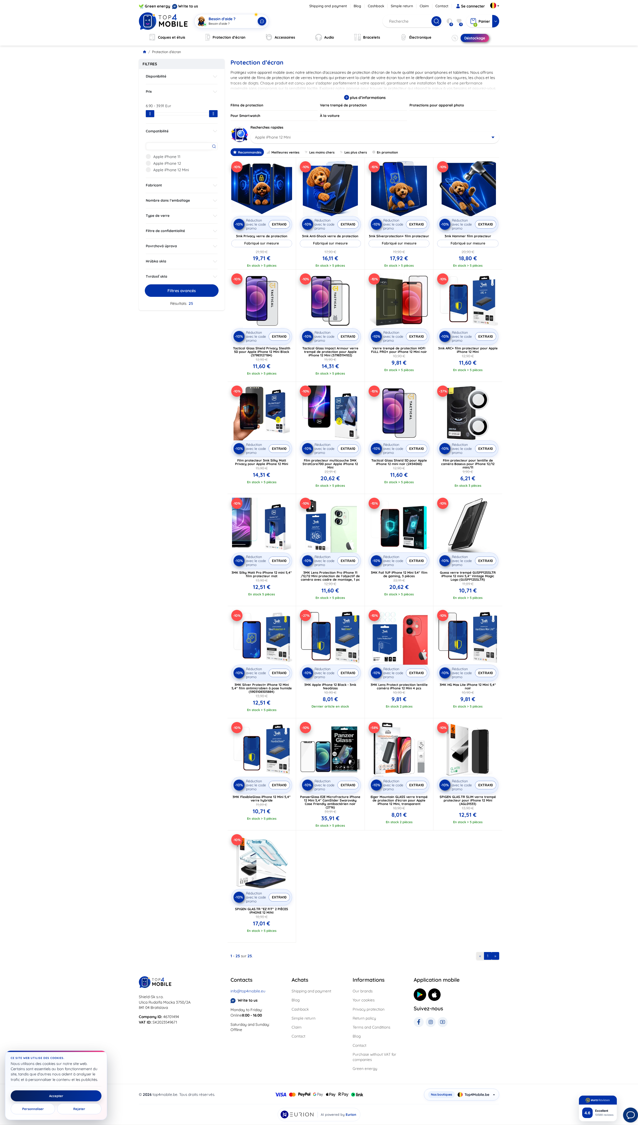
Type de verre (157, 215)
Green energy (157, 6)
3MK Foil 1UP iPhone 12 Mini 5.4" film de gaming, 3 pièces (399, 574)
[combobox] (374, 137)
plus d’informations (367, 97)
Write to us (188, 6)
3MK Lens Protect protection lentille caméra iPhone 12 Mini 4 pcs (399, 686)
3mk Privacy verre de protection (261, 236)
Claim (424, 6)
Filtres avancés (181, 290)
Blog (357, 6)
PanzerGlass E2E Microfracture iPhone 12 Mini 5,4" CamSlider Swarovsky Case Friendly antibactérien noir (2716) (330, 802)
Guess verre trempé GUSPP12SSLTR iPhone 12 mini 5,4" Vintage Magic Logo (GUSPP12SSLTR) (468, 575)
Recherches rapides (266, 127)
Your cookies (364, 1000)
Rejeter (79, 1109)
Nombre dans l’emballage (168, 200)
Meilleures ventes (285, 152)
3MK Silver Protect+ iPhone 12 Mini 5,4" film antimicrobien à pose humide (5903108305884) (262, 688)
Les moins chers (321, 152)
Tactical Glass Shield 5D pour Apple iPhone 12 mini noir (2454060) (399, 462)
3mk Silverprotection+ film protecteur (399, 236)
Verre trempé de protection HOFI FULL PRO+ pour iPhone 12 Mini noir (399, 350)
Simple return (402, 6)
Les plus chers (355, 152)
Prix (149, 91)
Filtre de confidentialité (165, 231)
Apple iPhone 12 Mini (171, 169)
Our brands (363, 991)
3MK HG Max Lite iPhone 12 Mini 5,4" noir (468, 686)
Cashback (376, 6)
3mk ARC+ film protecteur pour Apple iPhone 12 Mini (468, 350)
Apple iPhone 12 (167, 163)
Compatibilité (157, 131)
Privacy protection (369, 1009)
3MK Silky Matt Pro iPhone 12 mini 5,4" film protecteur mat (262, 574)
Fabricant (154, 185)
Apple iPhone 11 (166, 156)
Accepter (56, 1096)
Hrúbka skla (156, 261)
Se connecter (473, 6)
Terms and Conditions (371, 1027)
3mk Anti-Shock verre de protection (330, 236)
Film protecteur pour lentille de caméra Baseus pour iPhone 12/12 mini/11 (467, 463)
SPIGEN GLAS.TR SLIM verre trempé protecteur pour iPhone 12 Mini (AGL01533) (468, 800)
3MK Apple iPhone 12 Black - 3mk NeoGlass (330, 686)
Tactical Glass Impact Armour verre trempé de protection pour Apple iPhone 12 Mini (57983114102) (330, 351)
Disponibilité (156, 76)
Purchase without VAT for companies (374, 1057)
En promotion (387, 152)
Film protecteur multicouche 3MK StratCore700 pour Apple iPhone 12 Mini (330, 463)
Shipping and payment (328, 6)
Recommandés (249, 152)
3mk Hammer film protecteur (468, 236)
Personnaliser (33, 1109)
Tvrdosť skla (156, 276)
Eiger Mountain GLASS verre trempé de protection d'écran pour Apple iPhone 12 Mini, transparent (399, 800)
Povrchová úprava (161, 246)
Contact (441, 6)
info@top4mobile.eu (248, 991)
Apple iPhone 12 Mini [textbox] (273, 137)
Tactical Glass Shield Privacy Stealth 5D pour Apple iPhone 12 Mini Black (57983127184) (261, 351)
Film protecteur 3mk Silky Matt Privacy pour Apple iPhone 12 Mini (261, 462)
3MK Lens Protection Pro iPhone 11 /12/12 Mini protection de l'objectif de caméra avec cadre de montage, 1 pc (330, 575)
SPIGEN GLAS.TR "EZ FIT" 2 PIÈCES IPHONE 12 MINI (261, 910)
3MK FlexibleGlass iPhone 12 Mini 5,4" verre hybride (262, 798)
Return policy (364, 1018)
